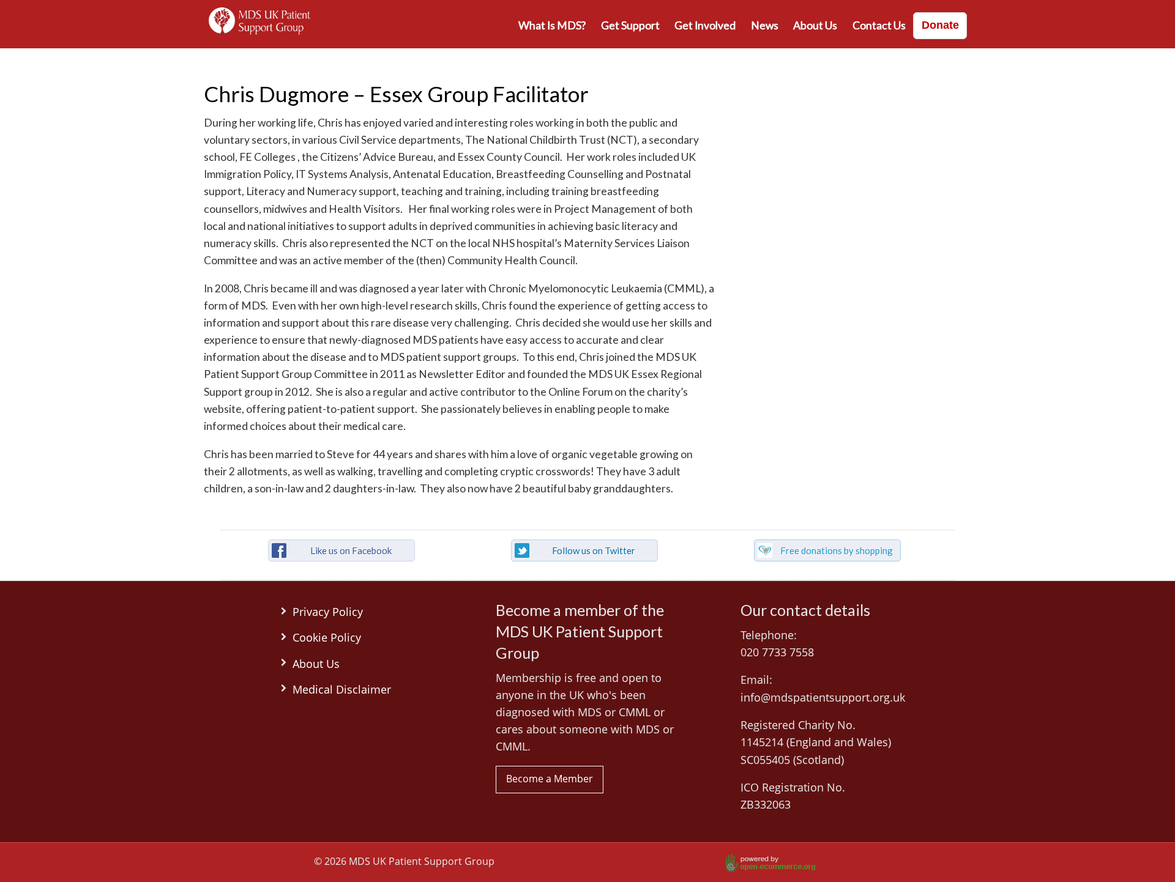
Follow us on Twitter (593, 550)
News (764, 25)
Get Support (630, 25)
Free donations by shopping (836, 550)
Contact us (879, 25)
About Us (815, 25)
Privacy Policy (328, 611)
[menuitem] (552, 25)
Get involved (705, 25)
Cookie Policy (327, 637)
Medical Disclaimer (342, 689)
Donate (940, 25)
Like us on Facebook (351, 550)
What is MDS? (552, 25)
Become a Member (549, 778)
